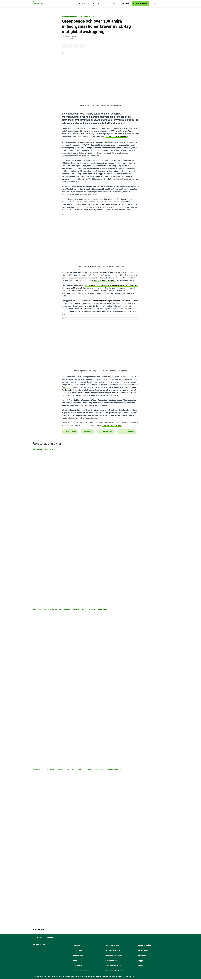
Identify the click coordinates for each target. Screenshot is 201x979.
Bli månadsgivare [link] (140, 3)
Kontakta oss (78, 945)
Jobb (75, 961)
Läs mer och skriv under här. (116, 136)
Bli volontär (77, 966)
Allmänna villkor (144, 955)
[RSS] (71, 951)
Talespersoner (78, 955)
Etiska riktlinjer (144, 950)
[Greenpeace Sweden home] (37, 3)
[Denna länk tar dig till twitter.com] (66, 951)
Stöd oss (125, 3)
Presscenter (77, 950)
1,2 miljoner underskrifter (89, 131)
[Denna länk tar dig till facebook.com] (34, 951)
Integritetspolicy (144, 945)
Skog (94, 16)
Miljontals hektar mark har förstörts (87, 288)
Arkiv (140, 966)
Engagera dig (113, 3)
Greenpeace (85, 16)
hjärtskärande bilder (87, 309)
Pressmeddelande (69, 16)
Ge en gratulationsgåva (114, 955)
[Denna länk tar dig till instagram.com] (39, 951)
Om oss (82, 3)
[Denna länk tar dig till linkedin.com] (60, 951)
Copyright (142, 961)
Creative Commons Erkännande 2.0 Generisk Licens (119, 976)
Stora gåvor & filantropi (114, 971)
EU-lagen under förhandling (121, 131)
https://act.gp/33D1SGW (112, 425)
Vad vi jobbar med (96, 3)
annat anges (66, 976)
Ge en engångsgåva (112, 950)
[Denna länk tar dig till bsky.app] (45, 951)
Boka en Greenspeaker (81, 971)
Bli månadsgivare (112, 945)
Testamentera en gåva (113, 966)
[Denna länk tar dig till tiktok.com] (50, 951)
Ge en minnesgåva (112, 961)
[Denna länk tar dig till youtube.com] (55, 951)
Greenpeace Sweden (45, 937)
